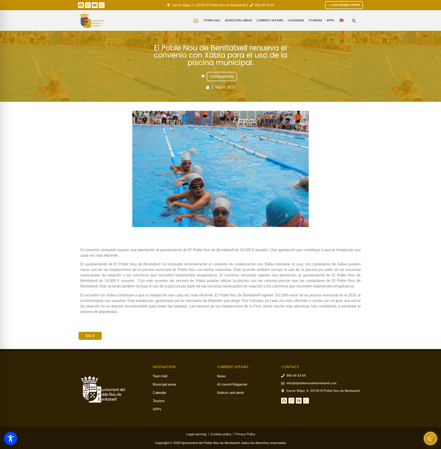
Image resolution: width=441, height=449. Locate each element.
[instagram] (88, 5)
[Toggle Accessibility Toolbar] (10, 438)
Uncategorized (222, 76)
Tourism (315, 20)
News (221, 376)
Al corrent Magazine (232, 384)
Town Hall (211, 20)
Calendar (296, 20)
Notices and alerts (230, 393)
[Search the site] (353, 20)
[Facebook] (81, 5)
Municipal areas (238, 20)
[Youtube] (95, 5)
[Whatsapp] (102, 5)
